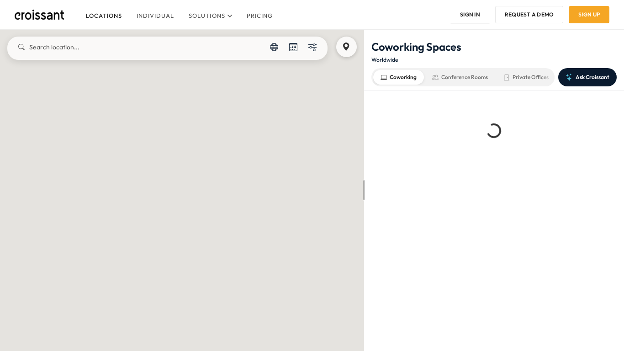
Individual (155, 15)
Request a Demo (529, 14)
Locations (104, 15)
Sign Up (589, 14)
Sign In (470, 14)
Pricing (260, 15)
